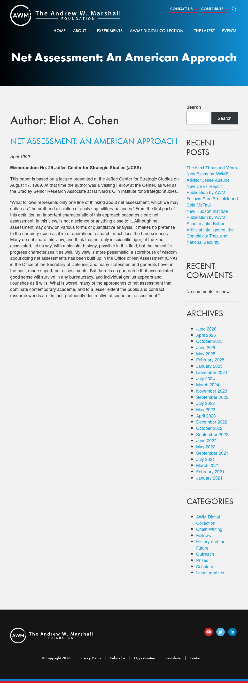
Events (229, 30)
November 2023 (211, 391)
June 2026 (206, 328)
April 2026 (206, 335)
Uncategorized (210, 572)
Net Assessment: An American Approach (94, 141)
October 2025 (209, 341)
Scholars (204, 566)
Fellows (203, 535)
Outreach (205, 554)
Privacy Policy (90, 658)
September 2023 (212, 397)
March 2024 (207, 384)
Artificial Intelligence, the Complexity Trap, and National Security (210, 235)
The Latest (204, 30)
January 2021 (209, 478)
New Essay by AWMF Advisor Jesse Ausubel (208, 176)
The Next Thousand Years (211, 167)
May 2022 (205, 446)
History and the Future (210, 544)
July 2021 (205, 459)
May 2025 (205, 353)
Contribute (214, 8)
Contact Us (184, 8)
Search (193, 107)
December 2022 (211, 421)
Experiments (110, 30)
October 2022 (209, 428)
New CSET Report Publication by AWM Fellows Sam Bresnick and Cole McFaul (212, 195)
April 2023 (206, 415)
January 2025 (209, 366)
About (80, 30)
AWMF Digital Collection (157, 30)
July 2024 (205, 378)
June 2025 (206, 347)
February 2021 (210, 471)
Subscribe (117, 658)
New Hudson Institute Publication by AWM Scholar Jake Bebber (207, 217)
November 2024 (211, 372)
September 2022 (212, 434)
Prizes (202, 560)
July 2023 (205, 403)
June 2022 (206, 440)
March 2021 (207, 465)
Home (60, 30)
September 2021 (212, 453)
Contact (196, 658)
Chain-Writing (209, 529)
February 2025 (210, 359)
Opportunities (144, 658)
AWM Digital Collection (208, 519)
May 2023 (205, 409)
